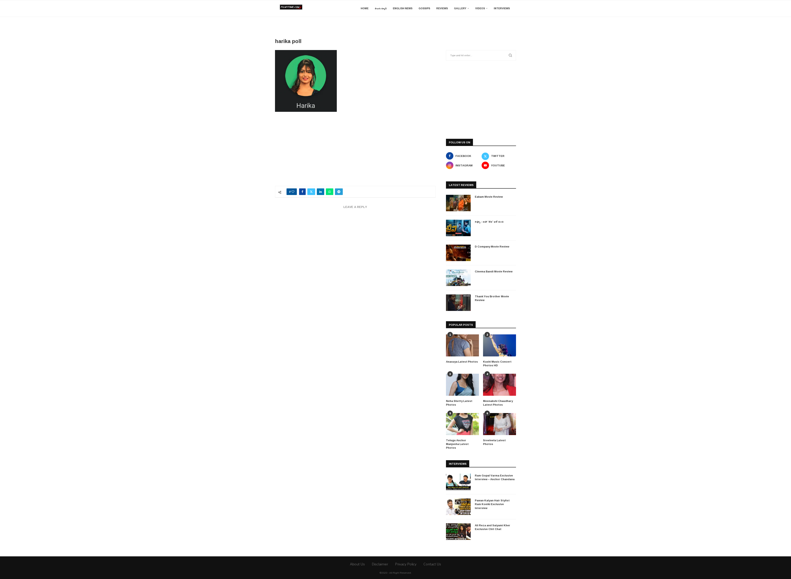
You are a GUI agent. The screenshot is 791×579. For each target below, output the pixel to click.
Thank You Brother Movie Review (492, 298)
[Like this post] (292, 191)
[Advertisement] (355, 151)
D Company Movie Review (492, 246)
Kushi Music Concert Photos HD (497, 363)
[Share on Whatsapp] (329, 191)
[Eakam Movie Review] (458, 203)
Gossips (424, 8)
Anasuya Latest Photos (462, 361)
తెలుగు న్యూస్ (381, 8)
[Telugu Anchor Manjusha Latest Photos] (462, 424)
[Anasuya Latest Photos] (462, 345)
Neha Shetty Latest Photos (459, 402)
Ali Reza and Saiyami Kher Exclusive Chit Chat (492, 527)
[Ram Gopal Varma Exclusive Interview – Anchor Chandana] (458, 482)
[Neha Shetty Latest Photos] (462, 385)
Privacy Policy (406, 564)
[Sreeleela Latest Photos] (499, 424)
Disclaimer (380, 564)
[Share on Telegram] (339, 191)
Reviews (442, 8)
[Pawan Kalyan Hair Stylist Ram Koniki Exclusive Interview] (458, 506)
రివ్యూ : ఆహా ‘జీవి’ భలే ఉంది (489, 221)
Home (365, 8)
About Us (357, 564)
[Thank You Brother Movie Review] (458, 302)
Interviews (502, 8)
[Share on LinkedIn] (320, 191)
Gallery (460, 8)
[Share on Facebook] (302, 191)
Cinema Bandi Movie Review (494, 271)
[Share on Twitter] (311, 191)
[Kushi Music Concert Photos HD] (499, 345)
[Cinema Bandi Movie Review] (458, 278)
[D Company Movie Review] (458, 253)
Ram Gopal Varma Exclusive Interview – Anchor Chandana (495, 477)
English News (402, 8)
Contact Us (432, 564)
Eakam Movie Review (489, 196)
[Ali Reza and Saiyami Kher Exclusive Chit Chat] (458, 531)
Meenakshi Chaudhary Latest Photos (498, 402)
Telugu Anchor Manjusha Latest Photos (457, 444)
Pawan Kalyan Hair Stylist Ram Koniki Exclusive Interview (492, 504)
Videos (480, 8)
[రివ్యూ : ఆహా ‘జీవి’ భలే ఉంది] (458, 228)
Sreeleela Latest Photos (494, 442)
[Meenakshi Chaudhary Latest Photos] (499, 385)
